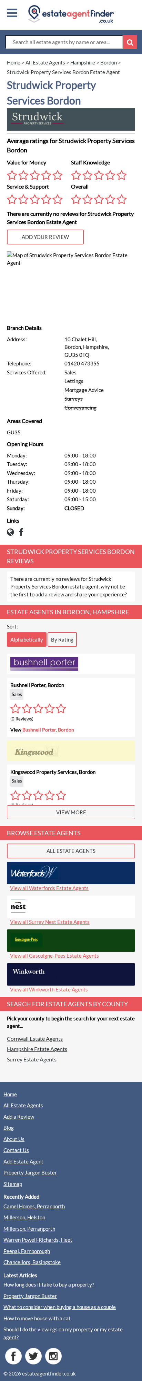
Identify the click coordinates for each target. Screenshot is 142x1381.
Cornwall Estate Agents (35, 1038)
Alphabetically (26, 639)
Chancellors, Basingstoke (32, 1262)
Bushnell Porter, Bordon (48, 730)
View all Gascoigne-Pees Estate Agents (54, 955)
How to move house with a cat (37, 1318)
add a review (50, 594)
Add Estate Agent (23, 1161)
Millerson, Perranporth (29, 1229)
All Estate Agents (23, 1105)
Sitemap (12, 1184)
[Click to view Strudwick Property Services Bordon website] (12, 534)
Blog (8, 1128)
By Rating (62, 639)
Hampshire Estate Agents (37, 1049)
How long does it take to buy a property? (48, 1284)
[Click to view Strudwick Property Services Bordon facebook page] (23, 534)
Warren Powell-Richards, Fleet (37, 1240)
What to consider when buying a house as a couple (59, 1307)
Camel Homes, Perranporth (34, 1206)
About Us (13, 1139)
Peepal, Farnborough (26, 1251)
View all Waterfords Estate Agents (49, 888)
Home (10, 1094)
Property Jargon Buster (30, 1172)
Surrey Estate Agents (32, 1059)
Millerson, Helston (24, 1217)
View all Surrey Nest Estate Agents (50, 922)
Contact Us (16, 1150)
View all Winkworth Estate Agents (49, 989)
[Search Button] (130, 42)
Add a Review (18, 1116)
